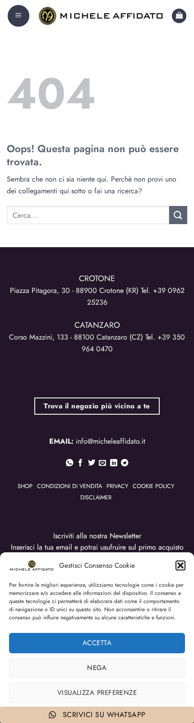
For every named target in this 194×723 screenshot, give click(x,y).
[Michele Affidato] (101, 15)
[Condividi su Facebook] (80, 463)
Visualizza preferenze (97, 693)
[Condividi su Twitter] (91, 463)
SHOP (25, 486)
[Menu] (18, 16)
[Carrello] (179, 16)
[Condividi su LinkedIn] (113, 463)
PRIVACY (117, 486)
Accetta (97, 643)
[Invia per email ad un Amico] (102, 463)
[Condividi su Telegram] (124, 463)
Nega (97, 668)
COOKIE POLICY (153, 486)
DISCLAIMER (95, 497)
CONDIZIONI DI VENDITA (69, 486)
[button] (180, 565)
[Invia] (178, 215)
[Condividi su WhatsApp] (69, 463)
